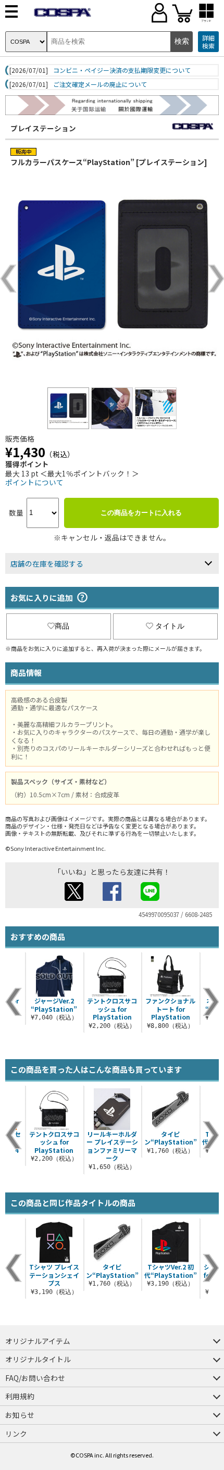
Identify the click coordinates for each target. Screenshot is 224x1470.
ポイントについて (34, 482)
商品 (62, 626)
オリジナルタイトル (38, 1359)
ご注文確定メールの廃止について (100, 84)
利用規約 (19, 1396)
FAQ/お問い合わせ (35, 1378)
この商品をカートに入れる (141, 513)
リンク (16, 1433)
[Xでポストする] (74, 898)
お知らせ (19, 1415)
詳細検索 (208, 42)
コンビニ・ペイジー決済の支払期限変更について (122, 70)
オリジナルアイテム (37, 1341)
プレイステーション (43, 128)
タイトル (169, 626)
